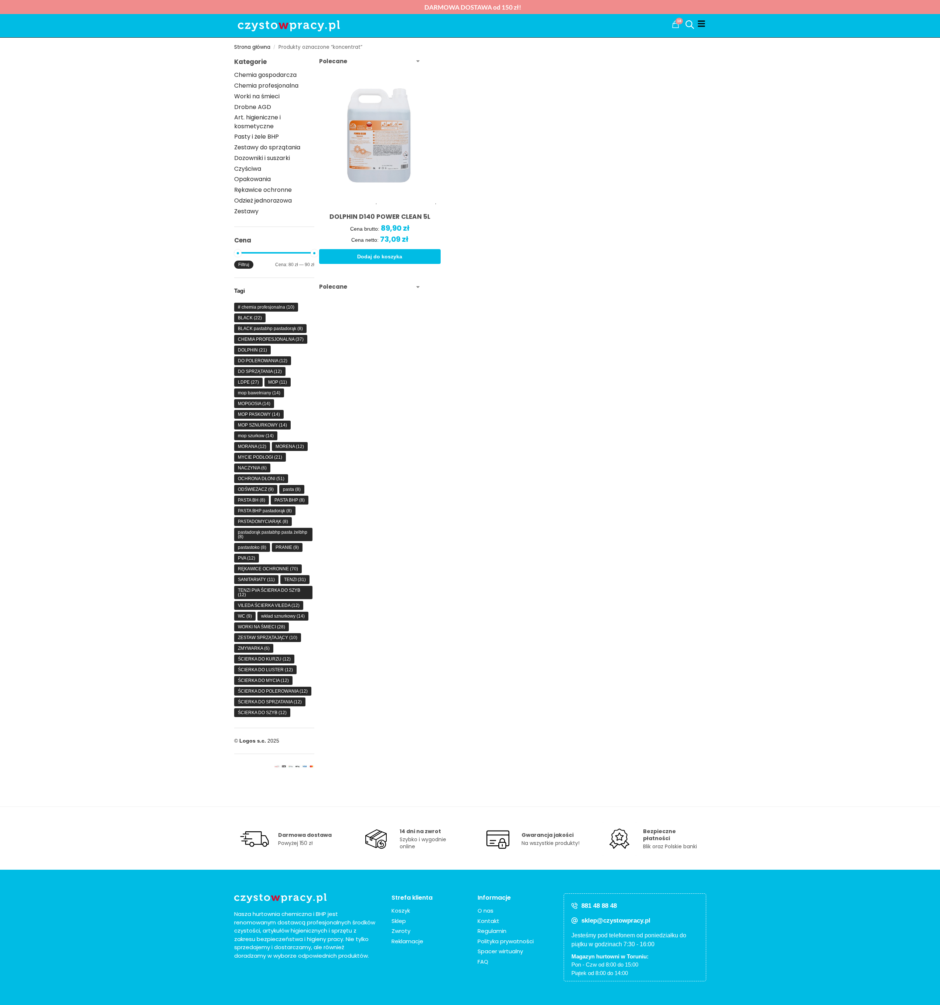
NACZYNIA (252, 468)
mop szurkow (256, 435)
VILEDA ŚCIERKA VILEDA (269, 605)
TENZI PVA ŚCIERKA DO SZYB (269, 592)
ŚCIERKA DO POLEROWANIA (273, 691)
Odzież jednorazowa (263, 200)
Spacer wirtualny (500, 951)
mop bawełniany (259, 392)
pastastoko (252, 547)
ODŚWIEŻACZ (256, 489)
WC (245, 616)
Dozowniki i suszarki (262, 158)
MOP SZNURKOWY (262, 425)
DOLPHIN (252, 350)
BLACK (250, 317)
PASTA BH (251, 500)
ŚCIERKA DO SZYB (262, 712)
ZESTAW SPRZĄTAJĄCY (267, 637)
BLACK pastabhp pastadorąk (270, 328)
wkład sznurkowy (283, 616)
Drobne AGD (252, 107)
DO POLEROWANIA (262, 360)
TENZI (295, 579)
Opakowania (252, 179)
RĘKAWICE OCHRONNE (268, 568)
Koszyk (401, 910)
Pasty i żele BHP (256, 136)
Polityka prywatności (506, 941)
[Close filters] (316, 61)
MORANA (252, 446)
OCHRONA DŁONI (261, 478)
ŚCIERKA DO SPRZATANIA (270, 701)
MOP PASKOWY (259, 414)
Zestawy (246, 211)
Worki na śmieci (257, 96)
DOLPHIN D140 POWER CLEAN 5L (379, 217)
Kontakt (488, 921)
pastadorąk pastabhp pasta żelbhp (272, 534)
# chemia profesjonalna (266, 307)
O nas (485, 910)
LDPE (248, 382)
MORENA (290, 446)
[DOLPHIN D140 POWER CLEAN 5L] (380, 135)
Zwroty (401, 931)
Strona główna (252, 47)
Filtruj (243, 264)
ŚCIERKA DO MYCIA (263, 680)
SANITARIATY (256, 579)
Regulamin (492, 931)
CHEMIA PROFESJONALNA (271, 339)
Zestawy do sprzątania (267, 147)
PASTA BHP (289, 500)
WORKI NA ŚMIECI (261, 626)
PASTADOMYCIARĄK (263, 521)
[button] (675, 24)
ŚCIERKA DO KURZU (264, 659)
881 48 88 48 (599, 905)
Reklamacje (407, 941)
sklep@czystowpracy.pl (615, 920)
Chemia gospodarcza (265, 75)
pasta (292, 489)
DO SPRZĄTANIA (260, 371)
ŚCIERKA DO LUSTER (265, 669)
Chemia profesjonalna (266, 85)
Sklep (399, 921)
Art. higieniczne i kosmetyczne (257, 121)
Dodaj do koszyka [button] (379, 256)
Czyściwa (247, 168)
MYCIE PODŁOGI (260, 457)
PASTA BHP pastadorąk (265, 510)
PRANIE (287, 547)
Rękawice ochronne (263, 190)
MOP (277, 382)
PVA (246, 558)
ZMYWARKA (254, 648)
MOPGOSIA (254, 403)
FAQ (483, 961)
